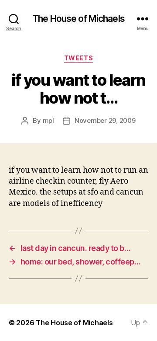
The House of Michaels (78, 18)
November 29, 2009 (105, 120)
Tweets (78, 58)
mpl (48, 120)
